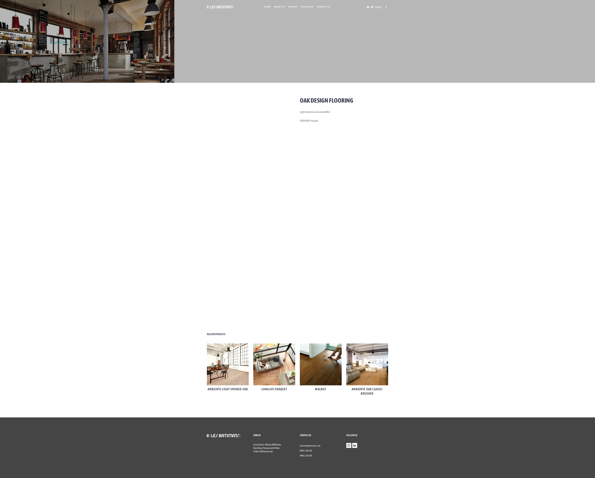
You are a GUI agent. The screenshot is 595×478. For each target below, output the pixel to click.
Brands (293, 7)
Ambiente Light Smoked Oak (228, 389)
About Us (279, 7)
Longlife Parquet (274, 389)
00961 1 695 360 (306, 455)
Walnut (320, 389)
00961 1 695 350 (306, 450)
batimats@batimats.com (310, 446)
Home (267, 7)
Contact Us (324, 7)
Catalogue (307, 7)
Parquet (314, 120)
